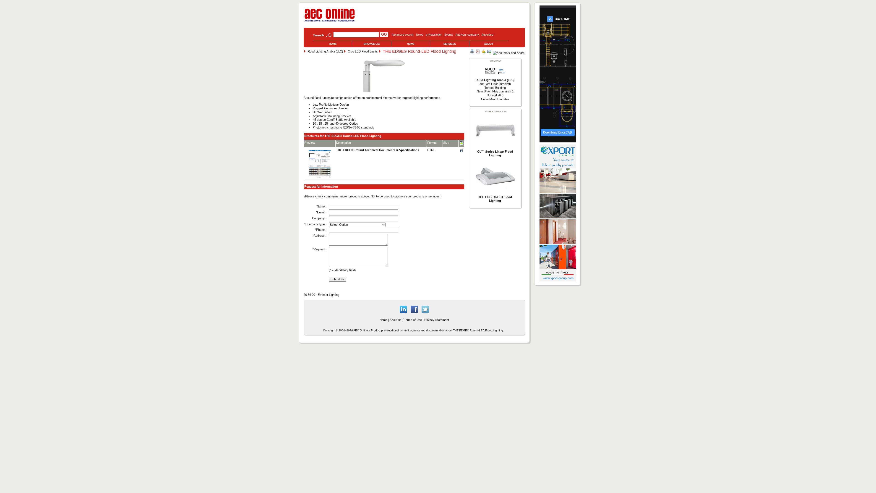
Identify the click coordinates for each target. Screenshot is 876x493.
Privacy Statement (436, 320)
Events (448, 34)
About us (396, 320)
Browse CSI (372, 43)
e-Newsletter (434, 34)
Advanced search (402, 34)
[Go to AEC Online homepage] (329, 21)
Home (332, 43)
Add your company (467, 34)
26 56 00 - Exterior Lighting (321, 294)
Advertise (487, 34)
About (488, 43)
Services (449, 43)
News (419, 34)
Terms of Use (413, 320)
